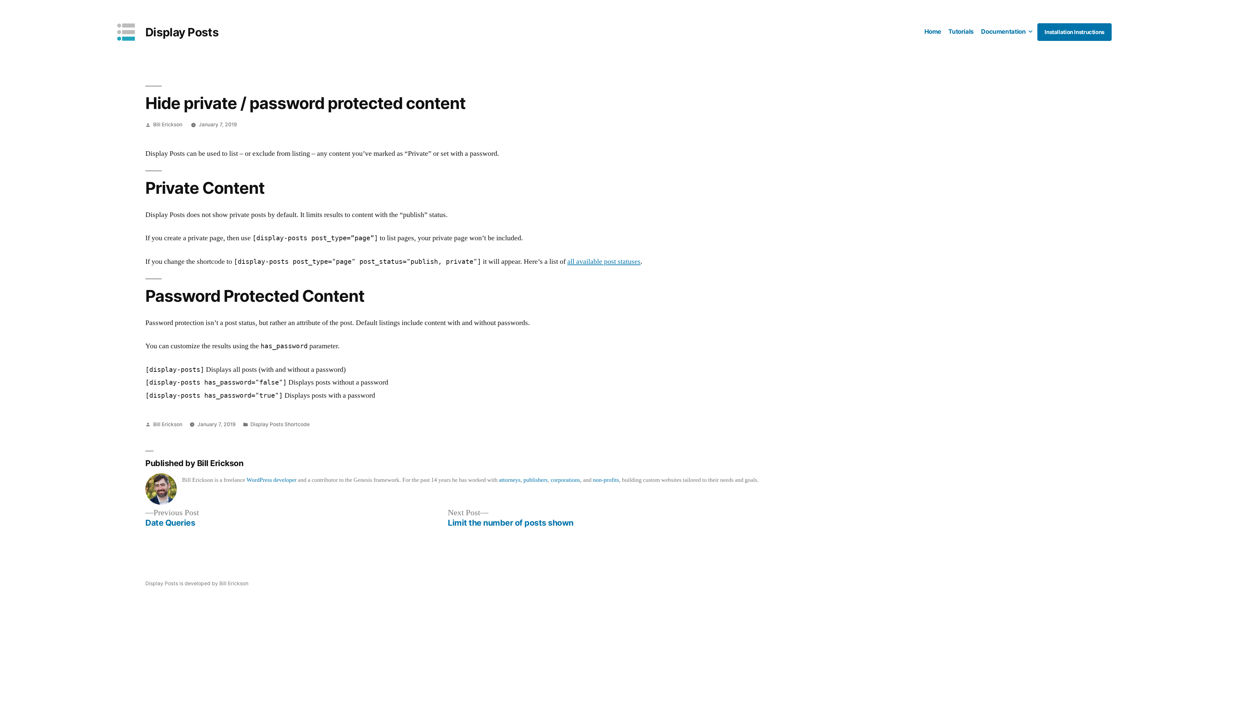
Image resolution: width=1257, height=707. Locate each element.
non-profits (606, 480)
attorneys (509, 480)
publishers (535, 480)
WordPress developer (271, 480)
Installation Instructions (1074, 32)
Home (932, 31)
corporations (565, 480)
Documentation (1003, 31)
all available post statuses (604, 261)
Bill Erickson (167, 124)
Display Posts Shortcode (280, 424)
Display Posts (182, 32)
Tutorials (961, 31)
